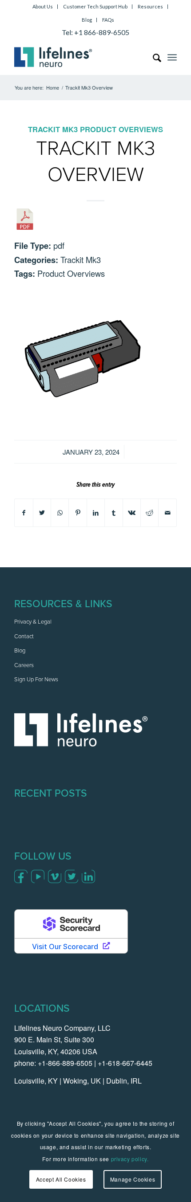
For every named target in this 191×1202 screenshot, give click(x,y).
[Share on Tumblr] (113, 512)
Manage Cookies (132, 1179)
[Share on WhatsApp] (59, 512)
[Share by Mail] (167, 512)
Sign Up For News (36, 680)
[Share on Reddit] (149, 512)
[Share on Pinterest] (77, 512)
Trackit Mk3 (53, 129)
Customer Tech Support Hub (95, 6)
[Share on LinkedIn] (95, 512)
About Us (42, 6)
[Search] (152, 57)
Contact (24, 637)
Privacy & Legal (33, 622)
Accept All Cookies (61, 1179)
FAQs (108, 20)
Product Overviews (121, 129)
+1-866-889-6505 (65, 1063)
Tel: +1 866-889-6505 (95, 32)
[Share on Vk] (131, 512)
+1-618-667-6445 (125, 1063)
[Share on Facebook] (23, 512)
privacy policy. (130, 1159)
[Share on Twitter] (42, 512)
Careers (24, 665)
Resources (150, 6)
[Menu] (172, 57)
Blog (87, 20)
